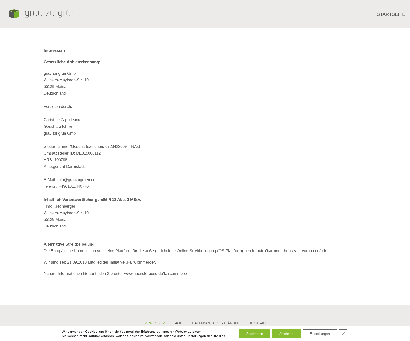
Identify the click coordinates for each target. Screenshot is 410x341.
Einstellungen (196, 336)
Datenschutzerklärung (216, 323)
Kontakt (258, 323)
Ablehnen (286, 334)
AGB (178, 323)
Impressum (154, 323)
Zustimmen (254, 334)
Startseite (391, 14)
